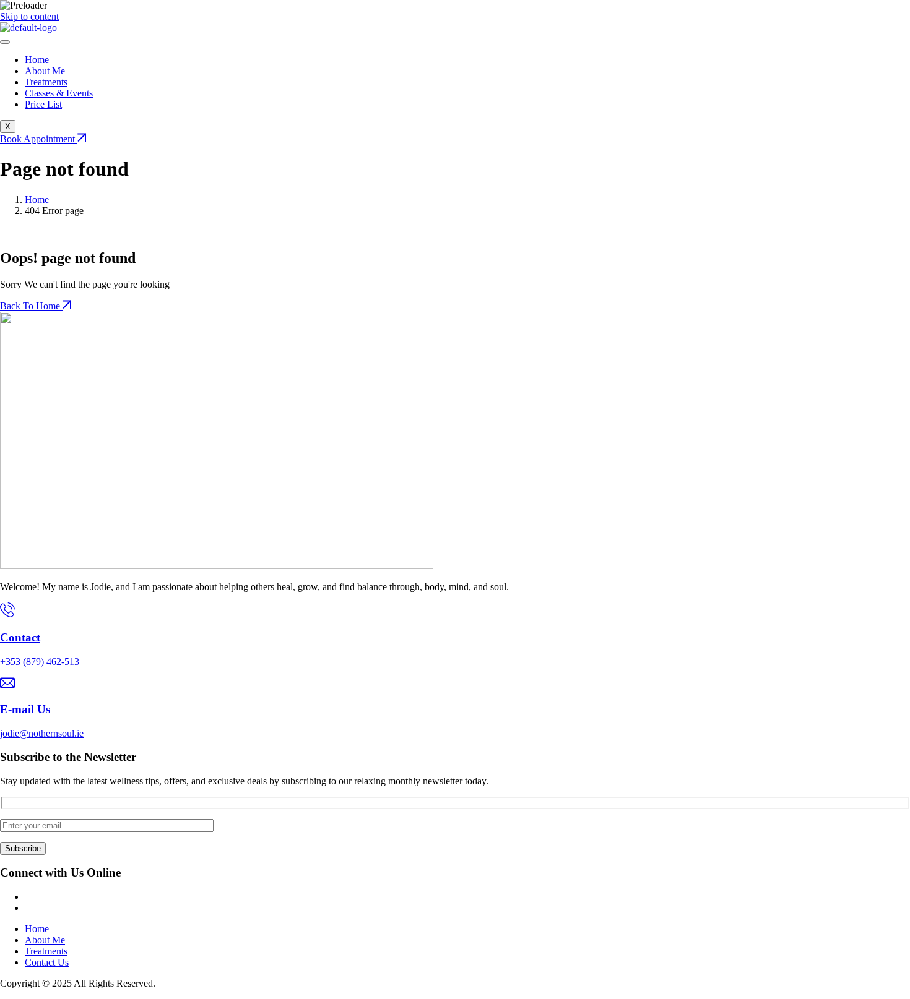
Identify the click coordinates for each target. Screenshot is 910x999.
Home (37, 59)
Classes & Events (59, 93)
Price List (43, 104)
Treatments (46, 82)
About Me (45, 71)
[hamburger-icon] (5, 42)
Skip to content (29, 16)
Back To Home (31, 306)
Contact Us (47, 962)
